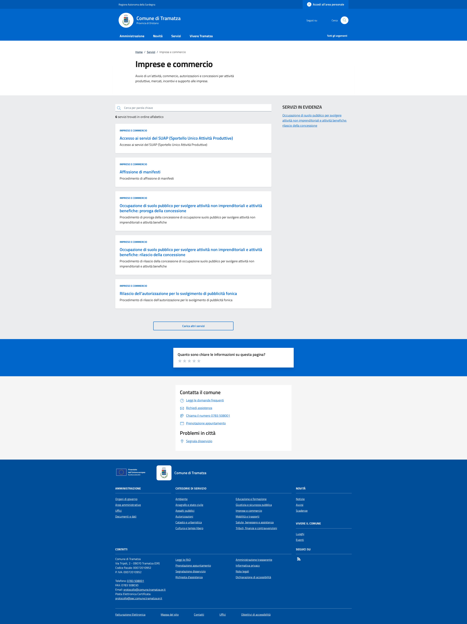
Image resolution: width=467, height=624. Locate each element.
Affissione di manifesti (140, 172)
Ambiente (181, 499)
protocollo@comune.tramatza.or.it (144, 589)
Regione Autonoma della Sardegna (137, 4)
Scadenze (302, 510)
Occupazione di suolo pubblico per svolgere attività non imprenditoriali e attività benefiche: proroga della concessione (191, 208)
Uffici (118, 510)
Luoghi (300, 534)
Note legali (242, 571)
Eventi (300, 540)
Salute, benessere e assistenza (255, 522)
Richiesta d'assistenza (189, 577)
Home (139, 52)
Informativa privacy (248, 565)
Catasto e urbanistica (188, 522)
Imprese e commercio (133, 131)
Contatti (199, 614)
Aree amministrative (128, 505)
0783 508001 (135, 581)
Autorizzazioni (184, 516)
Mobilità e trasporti (247, 516)
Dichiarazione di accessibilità (253, 577)
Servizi (151, 52)
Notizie (300, 499)
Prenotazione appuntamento (193, 565)
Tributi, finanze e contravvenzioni (256, 528)
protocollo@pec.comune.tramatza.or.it (138, 598)
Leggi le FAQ (183, 559)
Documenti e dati (125, 516)
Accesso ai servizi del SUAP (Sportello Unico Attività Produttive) (176, 138)
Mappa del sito (170, 614)
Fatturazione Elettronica (130, 614)
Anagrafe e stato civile (189, 505)
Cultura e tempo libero (189, 528)
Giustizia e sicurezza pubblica (254, 505)
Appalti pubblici (184, 510)
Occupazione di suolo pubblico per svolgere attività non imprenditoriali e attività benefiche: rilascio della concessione (191, 252)
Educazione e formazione (251, 499)
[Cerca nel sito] (344, 20)
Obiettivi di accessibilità (256, 614)
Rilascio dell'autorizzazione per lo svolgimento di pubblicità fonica (178, 293)
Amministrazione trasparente (254, 559)
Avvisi (299, 505)
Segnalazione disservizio (190, 571)
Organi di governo (126, 499)
